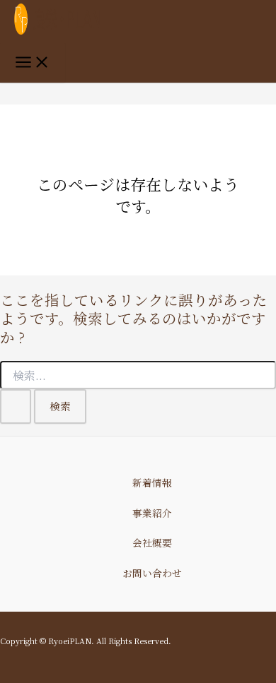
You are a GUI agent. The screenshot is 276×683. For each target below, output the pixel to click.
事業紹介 (152, 513)
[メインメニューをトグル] (32, 62)
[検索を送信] (15, 406)
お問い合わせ (152, 573)
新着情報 (152, 482)
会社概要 (152, 542)
